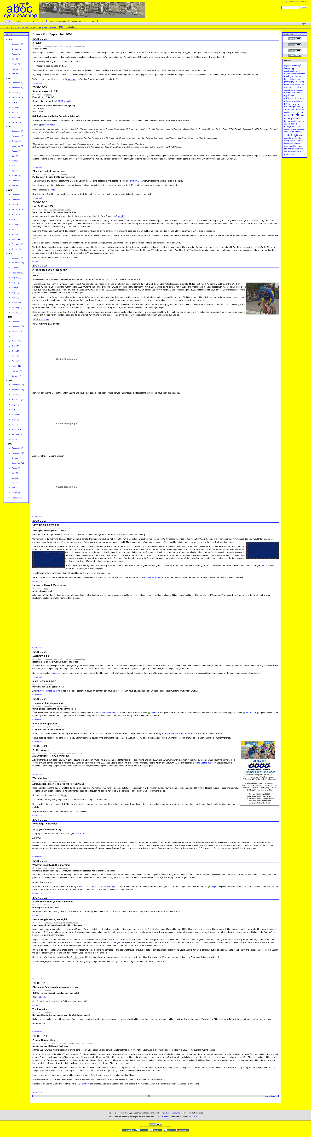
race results (53, 273)
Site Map (284, 2)
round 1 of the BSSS (204, 763)
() (17, 44)
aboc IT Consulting (172, 1113)
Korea (286, 84)
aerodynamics (289, 71)
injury (290, 104)
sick (293, 101)
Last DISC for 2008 (42, 206)
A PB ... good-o (40, 750)
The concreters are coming (47, 703)
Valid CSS (169, 1130)
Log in (304, 24)
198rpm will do (40, 655)
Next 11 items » (271, 1096)
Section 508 (128, 1130)
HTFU (287, 149)
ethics (291, 129)
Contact (304, 2)
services (30, 21)
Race (60, 273)
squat (121, 942)
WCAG (141, 1130)
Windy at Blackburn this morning (51, 865)
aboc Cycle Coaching (74, 10)
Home (8, 21)
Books (46, 588)
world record (289, 154)
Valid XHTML (155, 1130)
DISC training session (56, 209)
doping (301, 82)
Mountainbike (289, 143)
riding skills (288, 124)
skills (295, 138)
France (287, 79)
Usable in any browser (182, 1130)
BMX (286, 104)
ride (299, 138)
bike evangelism (50, 827)
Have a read (78, 833)
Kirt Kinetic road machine (49, 691)
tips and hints (62, 827)
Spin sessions (59, 46)
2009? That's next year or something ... (54, 901)
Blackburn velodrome (106, 713)
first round (77, 957)
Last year (214, 886)
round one (71, 79)
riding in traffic (295, 151)
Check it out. (40, 997)
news (42, 21)
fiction (299, 93)
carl (34, 27)
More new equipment (44, 681)
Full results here (42, 319)
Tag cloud (287, 60)
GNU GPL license (194, 1117)
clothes (287, 151)
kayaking (287, 66)
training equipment (60, 781)
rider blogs (91, 21)
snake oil (298, 101)
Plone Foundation (163, 1117)
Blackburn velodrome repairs (48, 171)
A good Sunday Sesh (44, 1040)
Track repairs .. (40, 1009)
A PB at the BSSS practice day (49, 269)
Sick (296, 82)
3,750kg (36, 42)
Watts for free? (40, 778)
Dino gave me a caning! (45, 524)
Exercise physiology (293, 107)
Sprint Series (290, 109)
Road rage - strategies (44, 823)
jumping (287, 121)
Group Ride (288, 141)
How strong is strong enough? (49, 919)
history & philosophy (58, 21)
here (53, 190)
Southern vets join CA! (45, 91)
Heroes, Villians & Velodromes (49, 585)
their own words (48, 125)
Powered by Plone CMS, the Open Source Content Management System (155, 1124)
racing (296, 104)
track (45, 174)
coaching (291, 98)
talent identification (297, 149)
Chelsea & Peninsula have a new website (55, 987)
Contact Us (76, 21)
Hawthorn (85, 1084)
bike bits (301, 110)
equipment (53, 174)
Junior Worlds (294, 84)
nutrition (287, 112)
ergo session (56, 673)
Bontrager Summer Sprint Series (176, 733)
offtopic (287, 101)
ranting (300, 135)
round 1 (121, 216)
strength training (79, 46)
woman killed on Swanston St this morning (95, 886)
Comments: (36, 83)
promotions (58, 727)
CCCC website (64, 101)
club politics (48, 94)
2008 (61, 27)
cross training (289, 90)
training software (297, 121)
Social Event (299, 141)
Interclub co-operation (45, 723)
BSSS (261, 565)
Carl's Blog (43, 27)
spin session (48, 46)
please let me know (151, 577)
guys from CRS (135, 181)
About (19, 21)
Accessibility (294, 2)
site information (299, 74)
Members (26, 27)
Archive (53, 27)
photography (63, 174)
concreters (154, 713)
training (68, 46)
